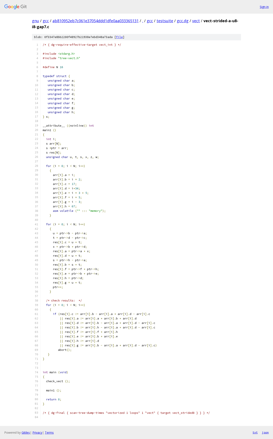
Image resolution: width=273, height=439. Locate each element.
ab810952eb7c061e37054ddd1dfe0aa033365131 (95, 20)
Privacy (37, 432)
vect (196, 20)
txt (255, 432)
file (119, 37)
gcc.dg (183, 20)
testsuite (165, 20)
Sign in (264, 7)
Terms (49, 432)
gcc (46, 20)
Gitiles (26, 432)
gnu (35, 20)
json (265, 432)
